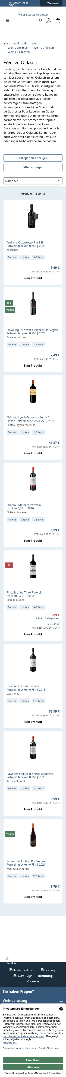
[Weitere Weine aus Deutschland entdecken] (9, 296)
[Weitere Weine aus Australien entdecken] (9, 739)
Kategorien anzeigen (33, 158)
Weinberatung (15, 1000)
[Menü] (8, 20)
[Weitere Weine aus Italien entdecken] (9, 208)
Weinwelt (53, 3)
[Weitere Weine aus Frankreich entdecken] (9, 383)
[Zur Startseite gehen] (33, 14)
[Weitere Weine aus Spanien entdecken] (9, 558)
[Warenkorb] (57, 20)
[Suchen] (40, 20)
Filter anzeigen (33, 167)
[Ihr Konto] (48, 20)
